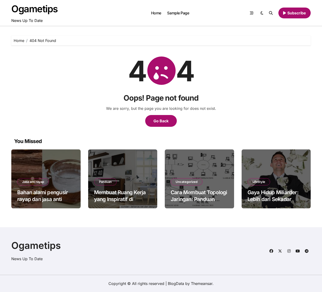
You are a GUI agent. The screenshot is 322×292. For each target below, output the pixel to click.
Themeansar (201, 283)
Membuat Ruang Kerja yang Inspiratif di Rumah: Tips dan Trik (120, 199)
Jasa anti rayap (33, 182)
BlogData (176, 283)
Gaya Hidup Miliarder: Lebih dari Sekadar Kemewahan (273, 199)
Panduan (105, 182)
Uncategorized (187, 182)
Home (156, 13)
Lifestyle (258, 182)
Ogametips (34, 9)
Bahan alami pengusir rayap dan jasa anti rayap (42, 199)
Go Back (161, 121)
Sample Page (178, 13)
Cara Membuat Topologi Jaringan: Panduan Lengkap (199, 199)
